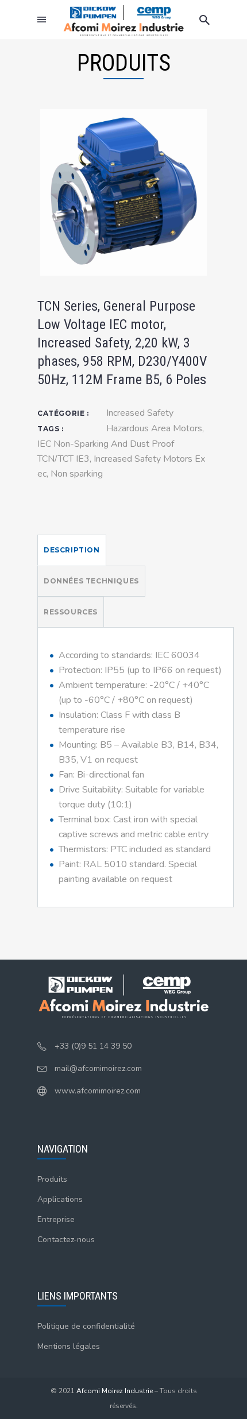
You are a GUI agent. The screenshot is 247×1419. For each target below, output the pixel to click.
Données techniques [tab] (91, 581)
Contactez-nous (66, 1239)
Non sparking (77, 473)
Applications (60, 1199)
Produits (52, 1179)
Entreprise (56, 1219)
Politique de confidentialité (86, 1326)
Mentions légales (68, 1346)
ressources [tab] (71, 612)
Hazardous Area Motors (154, 428)
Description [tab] (72, 550)
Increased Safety (139, 413)
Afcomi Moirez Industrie (114, 1390)
